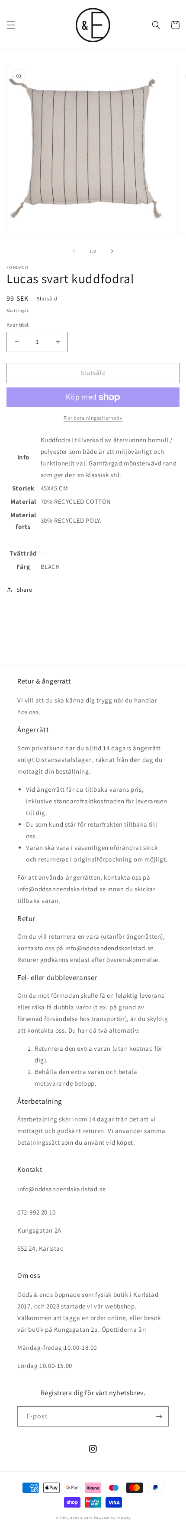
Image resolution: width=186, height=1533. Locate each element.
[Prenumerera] (158, 1416)
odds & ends (81, 1517)
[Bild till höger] (112, 251)
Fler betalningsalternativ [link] (93, 418)
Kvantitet (17, 324)
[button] (10, 25)
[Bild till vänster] (73, 251)
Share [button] (24, 589)
